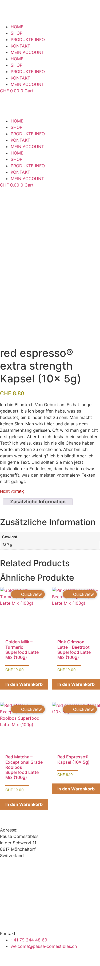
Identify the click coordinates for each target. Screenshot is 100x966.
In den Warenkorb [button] (24, 684)
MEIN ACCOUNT (27, 52)
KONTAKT (20, 46)
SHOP (16, 33)
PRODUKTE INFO (28, 39)
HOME (17, 26)
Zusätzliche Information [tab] (38, 501)
